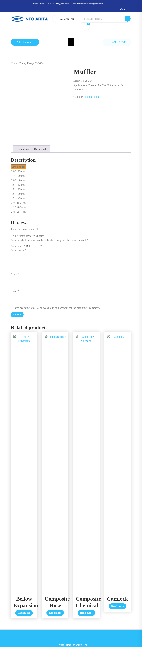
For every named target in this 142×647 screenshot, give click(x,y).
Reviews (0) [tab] (40, 148)
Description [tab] (22, 148)
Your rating (18, 245)
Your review (18, 250)
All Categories (67, 18)
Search (128, 19)
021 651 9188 (119, 42)
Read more (24, 612)
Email (15, 291)
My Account (125, 9)
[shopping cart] (86, 27)
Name (15, 274)
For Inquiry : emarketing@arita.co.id (88, 4)
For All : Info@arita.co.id (58, 4)
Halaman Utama (37, 4)
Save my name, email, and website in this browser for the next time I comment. (57, 307)
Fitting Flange (26, 63)
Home (14, 63)
